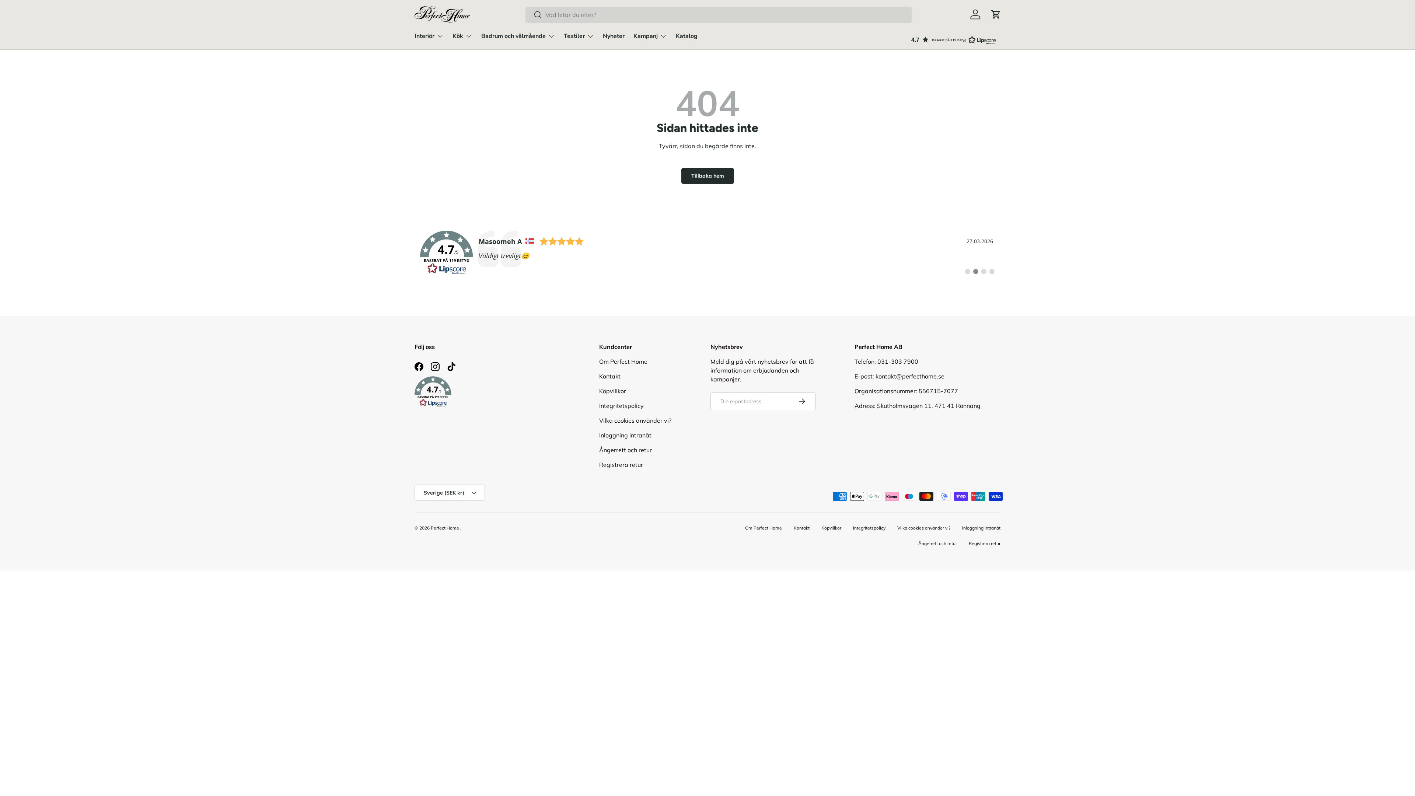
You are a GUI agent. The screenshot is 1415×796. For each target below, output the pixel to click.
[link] (707, 253)
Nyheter (614, 36)
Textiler (574, 36)
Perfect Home (445, 528)
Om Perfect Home (623, 361)
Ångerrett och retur (625, 450)
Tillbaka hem (707, 175)
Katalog (687, 36)
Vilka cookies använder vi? (635, 420)
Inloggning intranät (625, 435)
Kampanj (645, 36)
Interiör (424, 36)
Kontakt (610, 376)
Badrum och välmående (513, 36)
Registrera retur (621, 464)
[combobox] (718, 15)
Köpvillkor (612, 391)
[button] (996, 14)
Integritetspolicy (621, 405)
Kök (458, 36)
